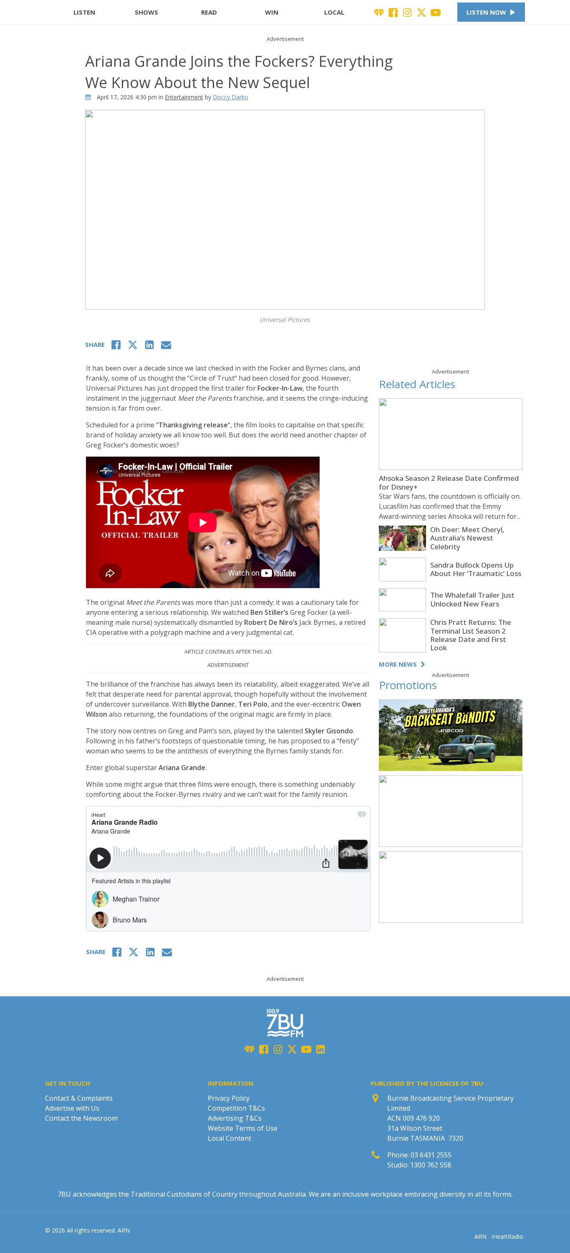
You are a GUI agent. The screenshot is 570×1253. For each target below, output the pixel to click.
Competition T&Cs (236, 1108)
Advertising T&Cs (235, 1118)
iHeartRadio (507, 1236)
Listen (84, 12)
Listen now (486, 12)
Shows (146, 12)
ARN (480, 1236)
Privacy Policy (229, 1098)
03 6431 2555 (431, 1155)
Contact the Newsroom (81, 1118)
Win (271, 12)
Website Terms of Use (242, 1128)
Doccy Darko (230, 97)
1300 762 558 (430, 1165)
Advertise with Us (72, 1108)
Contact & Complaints (79, 1098)
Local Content (229, 1138)
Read (209, 12)
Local (334, 12)
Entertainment (184, 97)
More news (398, 664)
